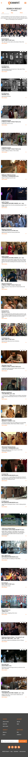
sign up (18, 721)
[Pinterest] (15, 748)
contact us (19, 734)
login (18, 724)
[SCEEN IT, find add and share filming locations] (14, 5)
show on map (6, 721)
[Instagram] (12, 748)
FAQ (18, 732)
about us (5, 732)
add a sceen (5, 726)
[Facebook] (9, 748)
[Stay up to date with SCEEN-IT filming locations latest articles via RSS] (18, 748)
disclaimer (16, 751)
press (4, 734)
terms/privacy (23, 751)
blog (11, 751)
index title (5, 724)
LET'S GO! (23, 741)
